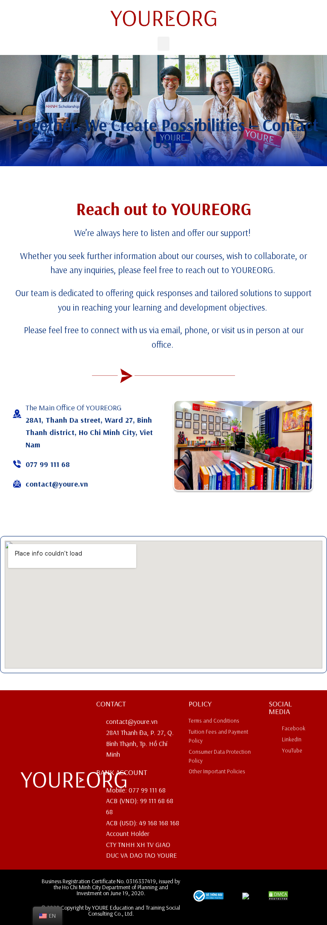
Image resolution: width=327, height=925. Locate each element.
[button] (163, 44)
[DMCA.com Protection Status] (278, 898)
